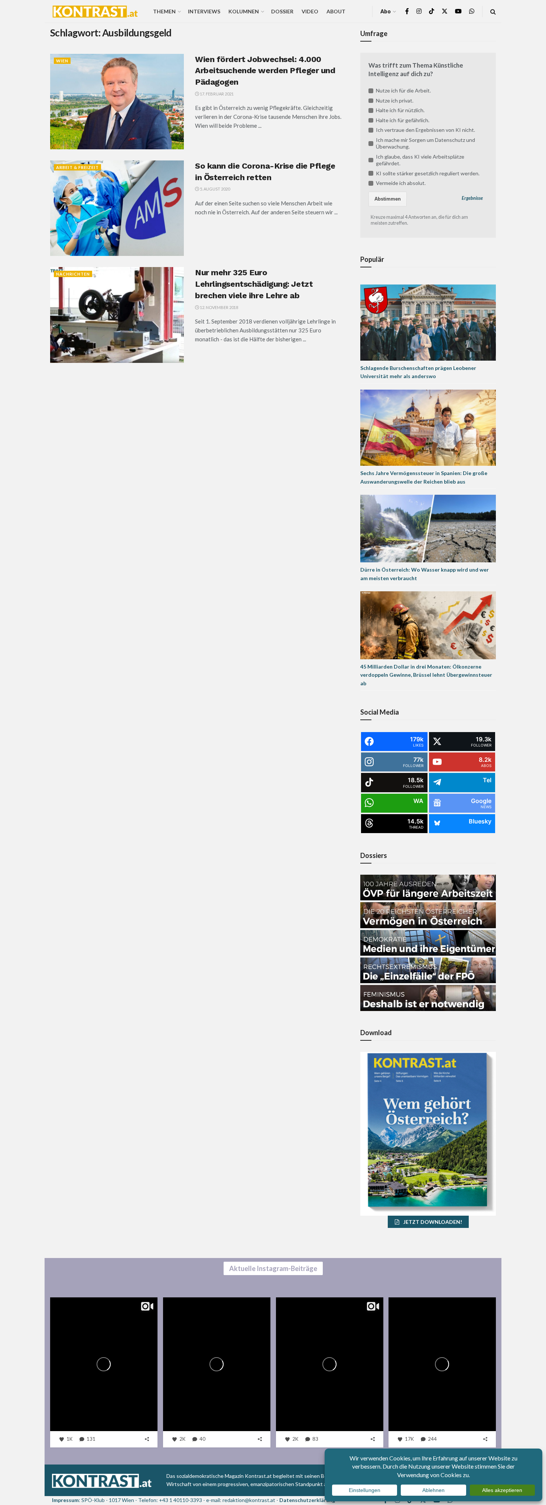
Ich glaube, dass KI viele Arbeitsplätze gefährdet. (420, 159)
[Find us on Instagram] (419, 11)
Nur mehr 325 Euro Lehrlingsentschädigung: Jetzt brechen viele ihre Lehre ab (254, 284)
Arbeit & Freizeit (77, 167)
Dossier (282, 11)
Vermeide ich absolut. (401, 183)
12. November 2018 (218, 307)
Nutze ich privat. (394, 100)
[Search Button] (493, 11)
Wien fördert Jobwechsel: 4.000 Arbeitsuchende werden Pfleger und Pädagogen (265, 71)
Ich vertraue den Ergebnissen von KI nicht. (425, 130)
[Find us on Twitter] (445, 11)
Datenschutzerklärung (307, 1500)
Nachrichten (73, 274)
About (335, 11)
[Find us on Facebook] (407, 11)
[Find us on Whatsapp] (471, 11)
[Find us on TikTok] (431, 11)
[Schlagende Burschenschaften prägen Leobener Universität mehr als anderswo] (428, 322)
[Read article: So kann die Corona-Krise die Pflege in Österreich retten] (117, 208)
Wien (62, 60)
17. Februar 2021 (216, 93)
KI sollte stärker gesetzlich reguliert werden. (428, 173)
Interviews (204, 11)
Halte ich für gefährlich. (402, 120)
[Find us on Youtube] (458, 11)
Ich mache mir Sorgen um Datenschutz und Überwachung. (425, 143)
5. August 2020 (214, 188)
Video (310, 11)
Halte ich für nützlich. (400, 110)
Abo (385, 11)
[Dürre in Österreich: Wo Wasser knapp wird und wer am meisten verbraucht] (428, 528)
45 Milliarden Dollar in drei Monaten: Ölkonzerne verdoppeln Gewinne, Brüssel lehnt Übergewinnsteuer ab (426, 674)
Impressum (65, 1500)
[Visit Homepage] (95, 11)
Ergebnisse (472, 198)
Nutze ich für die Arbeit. (403, 90)
